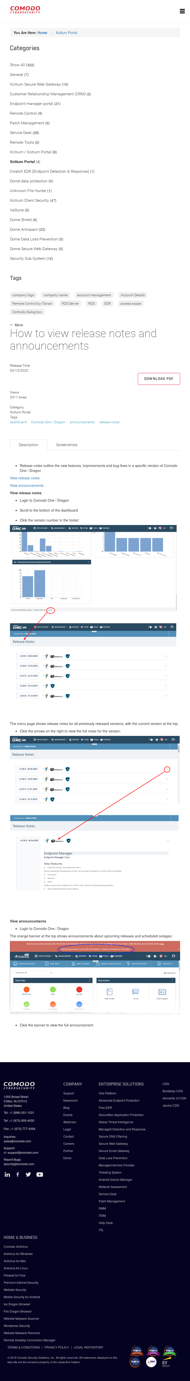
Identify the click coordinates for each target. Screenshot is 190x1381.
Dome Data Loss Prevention (34, 239)
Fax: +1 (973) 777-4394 (19, 1128)
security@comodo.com (19, 1164)
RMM (102, 1208)
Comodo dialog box (27, 312)
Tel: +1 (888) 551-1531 (19, 1112)
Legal (67, 1129)
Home (42, 32)
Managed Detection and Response (122, 1129)
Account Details (133, 295)
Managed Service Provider (117, 1165)
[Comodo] (25, 11)
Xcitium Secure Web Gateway (35, 84)
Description (28, 444)
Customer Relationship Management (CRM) (48, 94)
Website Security (15, 1289)
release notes (109, 422)
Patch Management (27, 123)
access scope (130, 303)
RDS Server (70, 303)
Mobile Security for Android (22, 1297)
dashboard (18, 422)
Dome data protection (29, 181)
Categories (25, 48)
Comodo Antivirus (16, 1246)
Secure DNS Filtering (113, 1136)
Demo (67, 1158)
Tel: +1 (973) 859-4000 (19, 1120)
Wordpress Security (17, 1325)
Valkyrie (17, 210)
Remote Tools (22, 142)
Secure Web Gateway (113, 1143)
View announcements (27, 485)
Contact (68, 1136)
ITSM (102, 1215)
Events (67, 1115)
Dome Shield (21, 220)
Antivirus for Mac (15, 1261)
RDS (91, 303)
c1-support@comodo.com (21, 1152)
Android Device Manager (115, 1179)
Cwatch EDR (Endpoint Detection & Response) (49, 171)
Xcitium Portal (66, 32)
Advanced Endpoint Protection (119, 1100)
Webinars (69, 1122)
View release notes (25, 477)
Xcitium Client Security (29, 200)
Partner (68, 1151)
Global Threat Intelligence (116, 1122)
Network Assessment (113, 1186)
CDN (166, 1084)
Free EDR (105, 1107)
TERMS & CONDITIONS (23, 1347)
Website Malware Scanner (21, 1318)
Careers (68, 1143)
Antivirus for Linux (16, 1268)
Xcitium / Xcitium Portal (30, 152)
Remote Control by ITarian (32, 303)
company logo (23, 295)
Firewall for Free (14, 1275)
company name (56, 295)
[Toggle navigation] (182, 11)
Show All (17, 65)
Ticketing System (110, 1172)
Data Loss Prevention (113, 1158)
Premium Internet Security (21, 1282)
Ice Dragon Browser (17, 1304)
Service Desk (21, 133)
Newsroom (70, 1100)
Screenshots (66, 444)
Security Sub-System (28, 259)
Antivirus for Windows (18, 1253)
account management (94, 295)
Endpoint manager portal (31, 104)
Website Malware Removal (22, 1333)
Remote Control (23, 113)
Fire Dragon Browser (18, 1311)
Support (68, 1093)
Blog (66, 1107)
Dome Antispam (24, 230)
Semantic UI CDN (174, 1098)
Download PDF (159, 379)
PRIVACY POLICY (57, 1347)
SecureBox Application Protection (121, 1115)
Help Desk (106, 1222)
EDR (107, 303)
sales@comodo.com (17, 1141)
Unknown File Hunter (28, 191)
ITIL (101, 1230)
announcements (82, 422)
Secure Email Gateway (114, 1151)
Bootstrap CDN (173, 1091)
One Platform (107, 1093)
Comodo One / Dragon (48, 422)
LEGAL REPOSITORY (88, 1347)
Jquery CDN (171, 1105)
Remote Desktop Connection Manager (29, 1340)
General (16, 75)
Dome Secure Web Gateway (34, 249)
